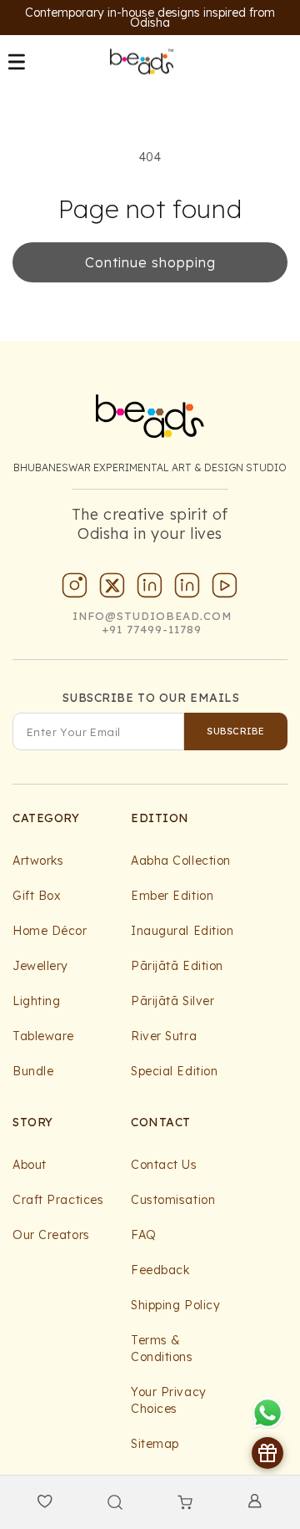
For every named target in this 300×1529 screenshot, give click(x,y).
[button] (16, 61)
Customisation (173, 1199)
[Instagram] (75, 589)
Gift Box (36, 895)
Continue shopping (150, 262)
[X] (112, 589)
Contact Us (164, 1164)
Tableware (43, 1036)
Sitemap (155, 1443)
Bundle (32, 1071)
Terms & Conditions (162, 1348)
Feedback (160, 1270)
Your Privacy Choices (169, 1400)
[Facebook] (187, 589)
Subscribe (235, 731)
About (29, 1164)
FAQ (144, 1234)
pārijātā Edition (177, 965)
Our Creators (51, 1234)
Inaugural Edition (182, 930)
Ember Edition (172, 895)
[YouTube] (225, 589)
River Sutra (164, 1036)
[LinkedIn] (150, 589)
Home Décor (50, 930)
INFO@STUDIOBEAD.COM (152, 615)
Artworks (37, 860)
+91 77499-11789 (152, 629)
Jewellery (40, 965)
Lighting (36, 1000)
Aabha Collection (181, 860)
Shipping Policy (175, 1305)
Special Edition (174, 1071)
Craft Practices (57, 1199)
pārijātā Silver (172, 1000)
